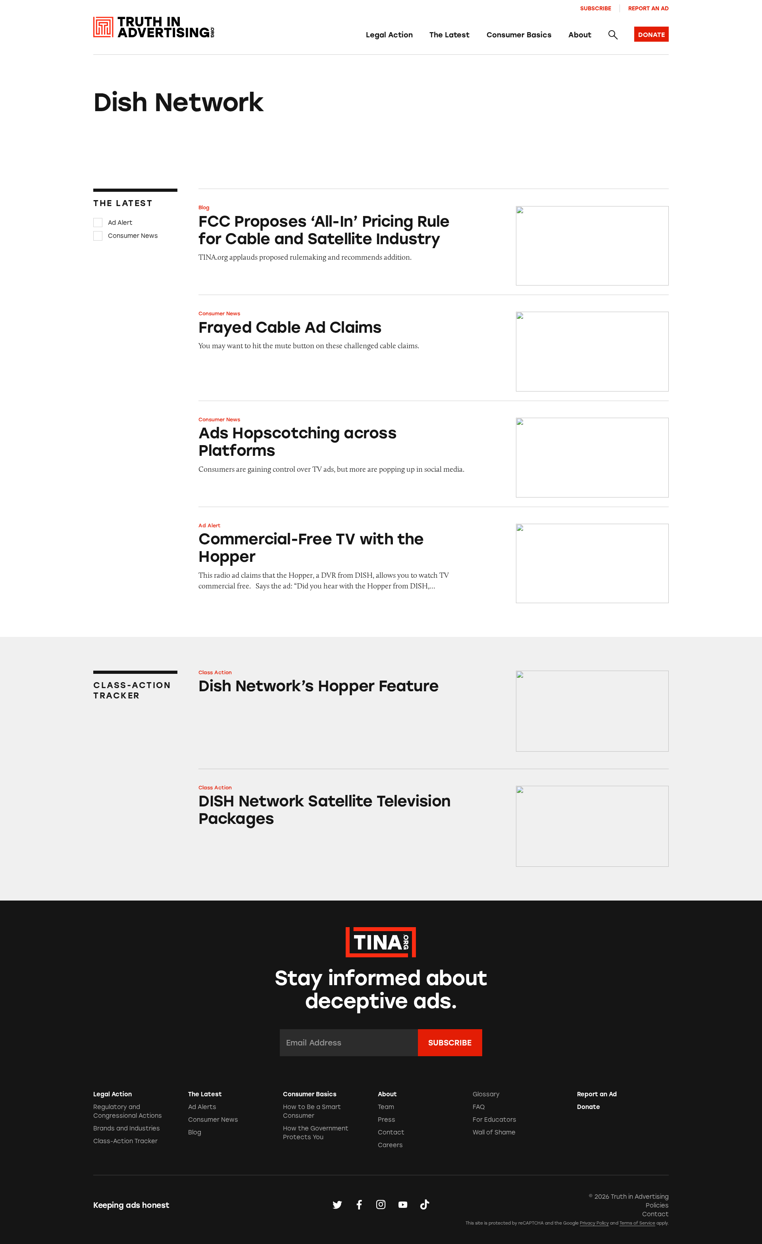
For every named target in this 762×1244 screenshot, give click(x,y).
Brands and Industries (126, 1128)
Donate (588, 1107)
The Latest (449, 35)
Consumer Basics (519, 35)
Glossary (486, 1094)
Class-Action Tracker (125, 1141)
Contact (391, 1132)
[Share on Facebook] (359, 1205)
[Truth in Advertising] (153, 27)
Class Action (215, 672)
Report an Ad (648, 8)
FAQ (479, 1107)
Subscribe (595, 8)
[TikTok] (424, 1205)
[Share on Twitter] (337, 1205)
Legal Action (389, 35)
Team (386, 1107)
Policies (657, 1205)
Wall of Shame (494, 1132)
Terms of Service (637, 1223)
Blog (204, 207)
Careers (390, 1145)
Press (386, 1119)
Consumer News (133, 235)
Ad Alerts (202, 1107)
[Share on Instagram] (381, 1205)
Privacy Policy (594, 1223)
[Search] (612, 35)
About (579, 35)
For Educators (494, 1119)
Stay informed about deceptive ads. (381, 989)
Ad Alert (120, 222)
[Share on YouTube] (403, 1205)
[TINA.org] (381, 941)
